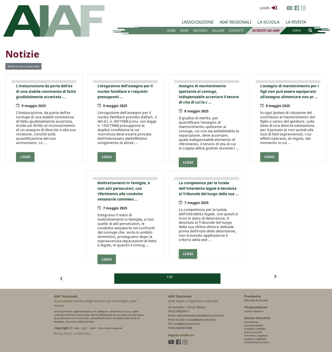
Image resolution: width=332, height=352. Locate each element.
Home (171, 30)
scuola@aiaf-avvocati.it (201, 320)
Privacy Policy (63, 333)
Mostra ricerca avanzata (23, 66)
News (184, 30)
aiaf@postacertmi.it (187, 324)
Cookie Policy (82, 333)
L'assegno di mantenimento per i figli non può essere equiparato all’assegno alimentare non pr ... (289, 91)
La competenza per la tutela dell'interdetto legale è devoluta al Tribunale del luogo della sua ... (209, 188)
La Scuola (268, 22)
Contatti (236, 30)
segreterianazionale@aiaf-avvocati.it (200, 315)
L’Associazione (198, 22)
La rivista (296, 22)
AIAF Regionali (235, 22)
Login (265, 8)
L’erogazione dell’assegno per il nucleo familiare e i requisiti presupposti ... (125, 91)
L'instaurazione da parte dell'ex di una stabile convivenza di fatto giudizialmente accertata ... (46, 91)
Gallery (218, 30)
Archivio (200, 30)
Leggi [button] (25, 156)
